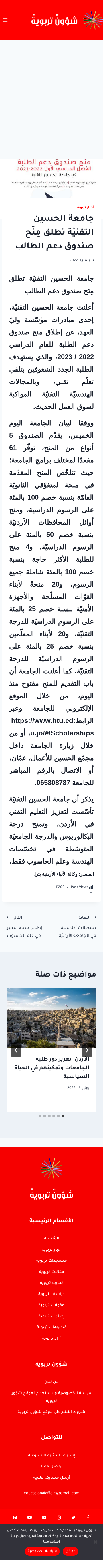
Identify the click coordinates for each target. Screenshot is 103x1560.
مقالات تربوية (51, 1272)
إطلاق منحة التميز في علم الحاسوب (24, 927)
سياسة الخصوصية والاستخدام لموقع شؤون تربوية (51, 1397)
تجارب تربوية (51, 1283)
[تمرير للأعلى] (89, 1282)
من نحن (51, 1382)
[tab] (63, 1116)
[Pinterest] (15, 1519)
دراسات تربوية (51, 1294)
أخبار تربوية (85, 207)
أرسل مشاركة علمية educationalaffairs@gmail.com (52, 1486)
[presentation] (51, 1018)
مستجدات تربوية (51, 1261)
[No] (96, 1542)
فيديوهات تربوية (51, 1327)
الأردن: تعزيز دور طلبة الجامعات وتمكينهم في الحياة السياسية (51, 1068)
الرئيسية (51, 1239)
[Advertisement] (51, 95)
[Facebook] (88, 1519)
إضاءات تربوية (51, 1316)
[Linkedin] (44, 1519)
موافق (70, 1551)
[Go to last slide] (87, 1050)
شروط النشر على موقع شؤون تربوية (51, 1412)
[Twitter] (73, 1519)
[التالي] (16, 1050)
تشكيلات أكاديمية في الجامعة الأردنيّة (77, 927)
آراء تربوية (51, 1339)
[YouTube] (29, 1519)
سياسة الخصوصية (42, 1551)
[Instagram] (58, 1519)
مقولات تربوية (51, 1305)
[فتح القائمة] (5, 20)
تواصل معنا (51, 1467)
